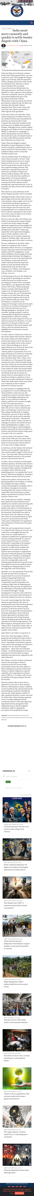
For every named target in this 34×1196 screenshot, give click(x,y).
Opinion (9, 28)
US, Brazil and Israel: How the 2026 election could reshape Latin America (16, 829)
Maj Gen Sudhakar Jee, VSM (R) (13, 45)
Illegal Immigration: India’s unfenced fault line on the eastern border (16, 984)
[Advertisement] (17, 746)
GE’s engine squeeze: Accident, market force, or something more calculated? (15, 1134)
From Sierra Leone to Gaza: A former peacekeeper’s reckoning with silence (17, 1058)
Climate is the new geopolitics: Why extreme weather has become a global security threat (16, 1096)
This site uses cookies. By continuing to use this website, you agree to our (17, 1190)
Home (4, 28)
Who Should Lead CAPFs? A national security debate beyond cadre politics (15, 905)
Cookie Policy (21, 1191)
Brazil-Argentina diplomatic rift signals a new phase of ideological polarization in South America (16, 867)
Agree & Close (19, 1193)
